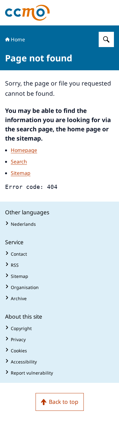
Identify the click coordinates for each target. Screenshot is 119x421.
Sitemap (20, 172)
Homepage (24, 150)
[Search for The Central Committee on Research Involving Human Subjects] (106, 39)
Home (18, 39)
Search (19, 161)
